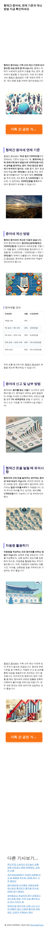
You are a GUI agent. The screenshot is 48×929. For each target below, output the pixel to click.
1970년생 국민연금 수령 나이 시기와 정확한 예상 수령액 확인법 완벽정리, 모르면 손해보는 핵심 (23, 909)
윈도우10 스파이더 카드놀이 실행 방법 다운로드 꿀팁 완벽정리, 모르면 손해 (23, 867)
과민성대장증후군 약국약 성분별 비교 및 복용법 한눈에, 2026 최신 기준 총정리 (24, 878)
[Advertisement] (24, 39)
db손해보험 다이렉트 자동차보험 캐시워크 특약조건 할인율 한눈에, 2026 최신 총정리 (23, 888)
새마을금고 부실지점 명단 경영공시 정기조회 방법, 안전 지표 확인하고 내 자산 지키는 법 (24, 898)
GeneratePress (36, 925)
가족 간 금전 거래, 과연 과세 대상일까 (26, 129)
